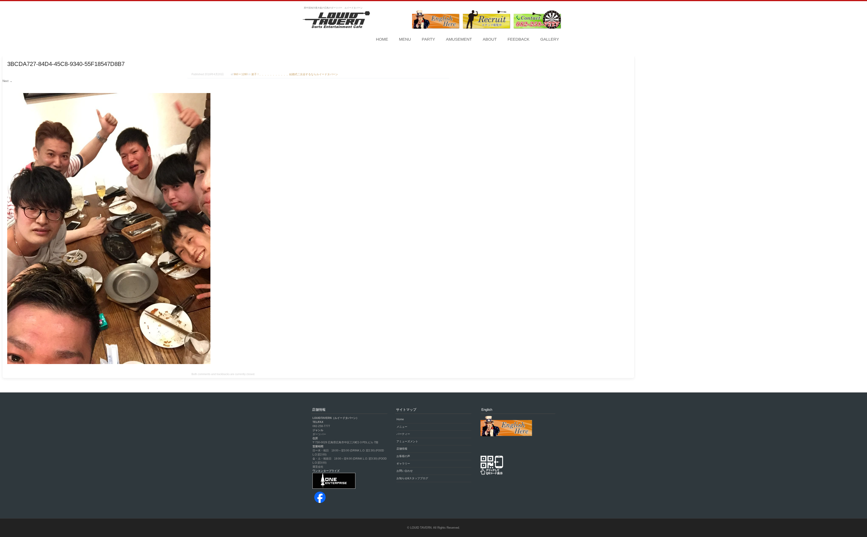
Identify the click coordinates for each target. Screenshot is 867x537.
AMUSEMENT (459, 39)
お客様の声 (403, 456)
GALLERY (549, 39)
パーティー (403, 434)
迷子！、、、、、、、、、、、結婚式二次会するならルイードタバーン (294, 74)
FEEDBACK (518, 39)
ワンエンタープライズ (326, 470)
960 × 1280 (241, 74)
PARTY (428, 39)
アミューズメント (407, 441)
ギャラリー (403, 463)
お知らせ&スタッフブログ (412, 478)
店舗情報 (401, 448)
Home (382, 39)
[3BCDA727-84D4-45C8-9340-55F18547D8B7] (108, 363)
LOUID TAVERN (420, 527)
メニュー (401, 426)
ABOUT (490, 39)
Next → (7, 81)
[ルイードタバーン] (336, 20)
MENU (405, 39)
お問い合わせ (404, 470)
